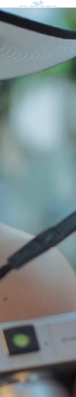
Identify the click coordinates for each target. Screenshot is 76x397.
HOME (20, 6)
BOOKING (48, 6)
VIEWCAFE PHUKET (34, 6)
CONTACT (54, 6)
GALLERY (42, 6)
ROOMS (25, 6)
